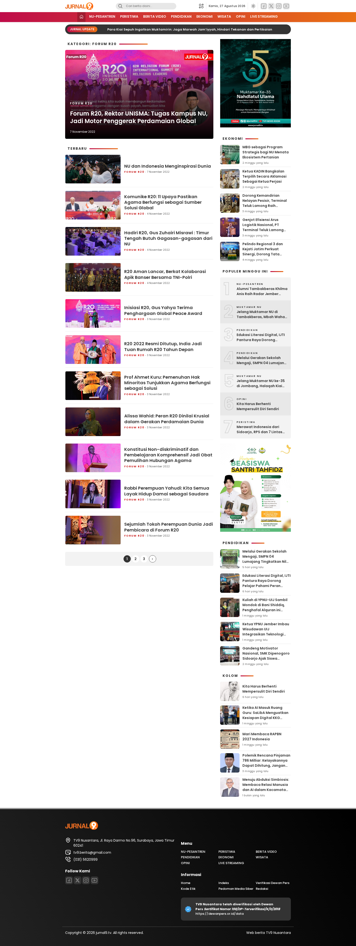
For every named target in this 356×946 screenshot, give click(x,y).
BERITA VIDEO (154, 16)
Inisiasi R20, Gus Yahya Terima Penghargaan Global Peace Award (163, 310)
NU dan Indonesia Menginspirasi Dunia (167, 166)
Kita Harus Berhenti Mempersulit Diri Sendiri (258, 406)
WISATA (224, 16)
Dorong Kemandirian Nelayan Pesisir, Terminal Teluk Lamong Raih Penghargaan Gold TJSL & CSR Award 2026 (265, 205)
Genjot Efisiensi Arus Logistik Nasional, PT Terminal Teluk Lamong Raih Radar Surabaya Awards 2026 (263, 229)
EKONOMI (204, 16)
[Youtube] (286, 6)
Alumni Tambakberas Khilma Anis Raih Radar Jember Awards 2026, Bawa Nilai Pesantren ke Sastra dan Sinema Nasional (262, 291)
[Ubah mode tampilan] (252, 6)
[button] (202, 6)
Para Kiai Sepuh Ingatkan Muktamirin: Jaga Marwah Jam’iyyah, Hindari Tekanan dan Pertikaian (180, 29)
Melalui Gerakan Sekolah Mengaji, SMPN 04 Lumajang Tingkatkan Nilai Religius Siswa (261, 360)
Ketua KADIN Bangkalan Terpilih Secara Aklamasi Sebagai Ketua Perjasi (264, 176)
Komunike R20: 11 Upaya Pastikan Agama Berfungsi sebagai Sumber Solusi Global (163, 202)
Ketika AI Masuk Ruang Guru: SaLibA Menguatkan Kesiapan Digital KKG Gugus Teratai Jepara (265, 715)
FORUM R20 (81, 103)
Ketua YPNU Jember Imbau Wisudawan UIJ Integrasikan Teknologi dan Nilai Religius (265, 632)
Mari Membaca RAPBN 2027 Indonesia (261, 737)
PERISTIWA (129, 16)
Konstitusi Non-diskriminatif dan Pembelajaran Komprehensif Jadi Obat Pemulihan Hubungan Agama (168, 454)
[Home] (81, 17)
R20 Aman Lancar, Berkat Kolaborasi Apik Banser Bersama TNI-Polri (165, 274)
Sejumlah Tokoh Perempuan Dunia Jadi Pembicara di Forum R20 (168, 527)
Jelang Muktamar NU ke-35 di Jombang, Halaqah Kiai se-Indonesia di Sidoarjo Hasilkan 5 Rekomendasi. (261, 383)
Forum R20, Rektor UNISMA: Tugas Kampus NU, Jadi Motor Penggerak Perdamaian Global (139, 117)
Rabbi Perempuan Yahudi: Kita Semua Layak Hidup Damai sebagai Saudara (166, 491)
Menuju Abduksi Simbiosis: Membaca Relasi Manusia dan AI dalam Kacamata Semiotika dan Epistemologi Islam (265, 789)
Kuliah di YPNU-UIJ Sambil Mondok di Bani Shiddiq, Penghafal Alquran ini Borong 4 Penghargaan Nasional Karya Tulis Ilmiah (266, 610)
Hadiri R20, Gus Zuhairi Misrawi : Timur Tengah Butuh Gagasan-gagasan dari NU (168, 238)
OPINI (240, 16)
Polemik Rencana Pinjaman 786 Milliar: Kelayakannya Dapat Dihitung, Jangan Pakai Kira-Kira (266, 763)
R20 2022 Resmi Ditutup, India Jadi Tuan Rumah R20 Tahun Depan (163, 346)
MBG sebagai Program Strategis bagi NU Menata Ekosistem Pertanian (265, 152)
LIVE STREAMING (264, 16)
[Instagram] (278, 6)
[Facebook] (263, 6)
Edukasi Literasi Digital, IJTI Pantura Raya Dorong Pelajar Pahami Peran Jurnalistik (261, 337)
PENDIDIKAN (181, 16)
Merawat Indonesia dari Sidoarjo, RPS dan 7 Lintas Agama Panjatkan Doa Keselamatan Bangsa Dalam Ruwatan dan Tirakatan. (262, 429)
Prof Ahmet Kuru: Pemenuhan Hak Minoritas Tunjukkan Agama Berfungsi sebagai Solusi (167, 382)
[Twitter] (271, 6)
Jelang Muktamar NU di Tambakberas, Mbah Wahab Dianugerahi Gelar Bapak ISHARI (262, 314)
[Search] (120, 6)
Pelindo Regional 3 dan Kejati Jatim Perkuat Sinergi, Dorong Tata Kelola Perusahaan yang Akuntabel (264, 254)
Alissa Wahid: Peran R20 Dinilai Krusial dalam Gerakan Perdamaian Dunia (166, 418)
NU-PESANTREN (102, 16)
